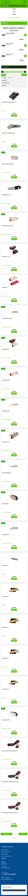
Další (23, 834)
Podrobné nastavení (7, 886)
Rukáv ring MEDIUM (10, 33)
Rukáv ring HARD (9, 43)
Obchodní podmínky (5, 851)
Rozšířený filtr (6, 66)
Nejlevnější (4, 80)
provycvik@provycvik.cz (8, 879)
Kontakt (14, 14)
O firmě (14, 9)
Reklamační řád (4, 854)
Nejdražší (4, 85)
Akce (10, 77)
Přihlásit (10, 17)
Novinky (4, 77)
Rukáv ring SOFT (9, 54)
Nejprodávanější (5, 82)
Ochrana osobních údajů (6, 856)
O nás (14, 11)
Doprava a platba (4, 849)
